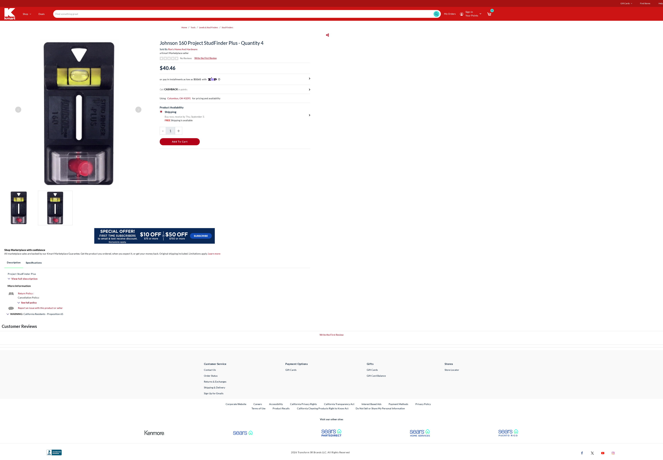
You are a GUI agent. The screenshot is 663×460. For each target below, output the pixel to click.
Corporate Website (236, 404)
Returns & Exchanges (215, 381)
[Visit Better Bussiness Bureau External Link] (54, 452)
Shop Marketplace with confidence (24, 250)
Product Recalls (281, 408)
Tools (193, 27)
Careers (257, 404)
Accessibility (276, 404)
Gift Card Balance (376, 375)
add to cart (180, 141)
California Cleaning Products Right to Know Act (322, 408)
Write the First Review (205, 58)
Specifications (34, 262)
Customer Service (215, 363)
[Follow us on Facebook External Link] (582, 452)
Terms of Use (258, 408)
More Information (19, 285)
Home (184, 27)
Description (14, 262)
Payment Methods (398, 404)
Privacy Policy (423, 404)
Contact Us (210, 369)
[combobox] (247, 14)
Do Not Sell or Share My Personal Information (380, 408)
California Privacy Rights (303, 404)
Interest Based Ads (371, 404)
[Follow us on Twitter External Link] (592, 452)
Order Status (211, 375)
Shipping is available (179, 120)
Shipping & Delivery (214, 387)
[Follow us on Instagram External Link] (613, 452)
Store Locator (452, 369)
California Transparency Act (339, 404)
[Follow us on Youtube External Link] (602, 452)
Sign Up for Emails (213, 393)
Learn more (214, 253)
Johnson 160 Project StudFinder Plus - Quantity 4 (211, 43)
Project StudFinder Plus (22, 273)
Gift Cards (290, 369)
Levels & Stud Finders (208, 27)
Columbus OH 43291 (179, 98)
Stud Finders (227, 27)
